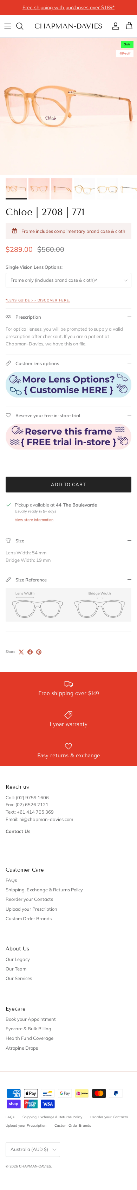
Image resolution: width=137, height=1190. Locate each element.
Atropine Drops (22, 1048)
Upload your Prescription (31, 909)
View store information (34, 519)
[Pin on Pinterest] (38, 652)
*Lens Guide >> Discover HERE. (38, 300)
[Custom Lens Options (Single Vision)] (68, 396)
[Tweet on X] (21, 652)
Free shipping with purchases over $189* (68, 7)
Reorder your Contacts (29, 899)
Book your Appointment (31, 1019)
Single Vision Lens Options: (34, 267)
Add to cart (68, 484)
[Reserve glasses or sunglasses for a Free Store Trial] (68, 448)
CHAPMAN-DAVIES (35, 1166)
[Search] (23, 26)
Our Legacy (18, 959)
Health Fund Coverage (29, 1038)
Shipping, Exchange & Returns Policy (44, 889)
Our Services (19, 978)
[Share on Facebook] (30, 652)
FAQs (11, 880)
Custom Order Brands (29, 918)
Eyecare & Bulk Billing (28, 1028)
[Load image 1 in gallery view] (68, 106)
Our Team (16, 969)
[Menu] (7, 26)
